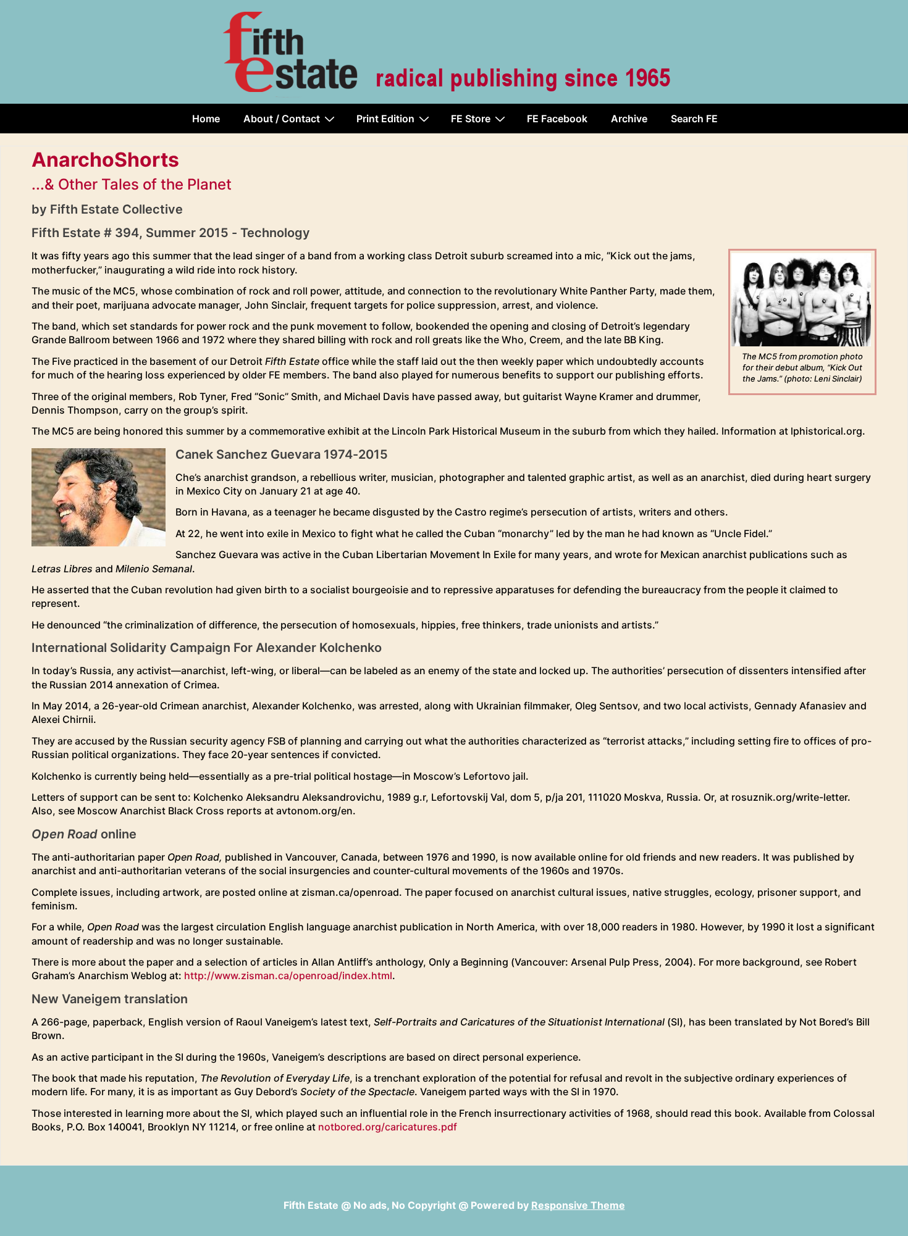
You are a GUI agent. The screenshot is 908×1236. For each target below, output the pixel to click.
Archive (629, 118)
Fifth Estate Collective (116, 209)
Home (206, 118)
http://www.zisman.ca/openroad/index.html (288, 975)
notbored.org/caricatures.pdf (387, 1127)
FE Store (470, 118)
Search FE (694, 118)
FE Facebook (557, 118)
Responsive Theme (578, 1205)
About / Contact (281, 118)
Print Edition (385, 118)
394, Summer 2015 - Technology (212, 232)
